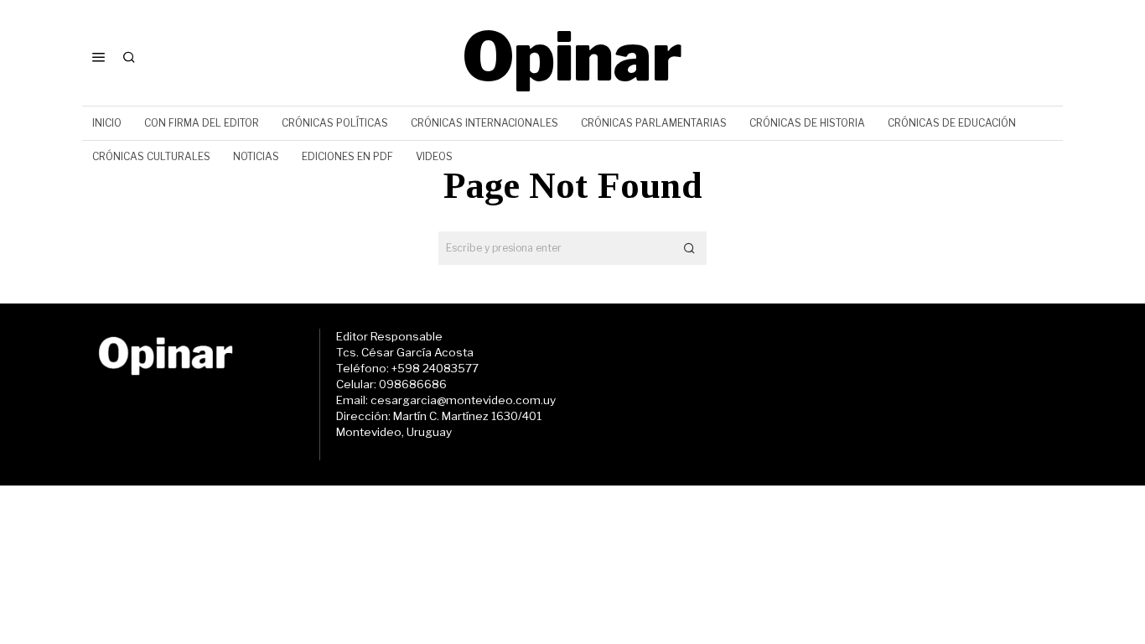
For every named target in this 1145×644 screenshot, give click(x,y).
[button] (690, 248)
